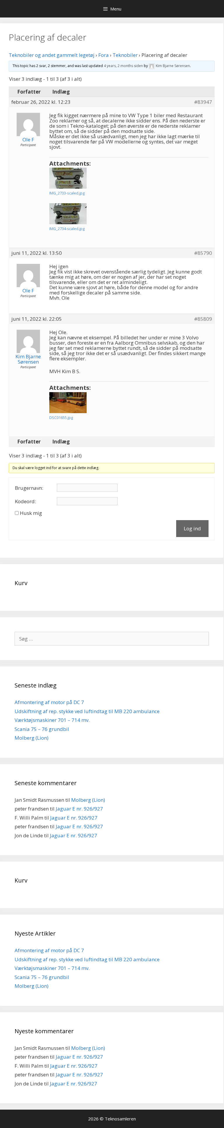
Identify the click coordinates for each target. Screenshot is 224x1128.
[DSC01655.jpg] (68, 402)
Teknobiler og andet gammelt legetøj (51, 55)
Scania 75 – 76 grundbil (42, 729)
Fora (103, 55)
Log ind (192, 528)
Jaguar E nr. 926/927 (79, 808)
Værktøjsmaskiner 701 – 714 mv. (52, 720)
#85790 (203, 253)
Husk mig (31, 513)
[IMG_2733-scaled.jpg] (68, 178)
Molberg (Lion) (31, 737)
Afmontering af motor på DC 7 (49, 702)
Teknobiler (125, 55)
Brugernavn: (29, 488)
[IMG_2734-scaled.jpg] (68, 213)
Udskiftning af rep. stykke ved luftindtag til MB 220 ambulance (87, 711)
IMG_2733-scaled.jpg (67, 193)
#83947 (203, 102)
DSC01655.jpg (61, 417)
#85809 (203, 319)
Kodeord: (25, 501)
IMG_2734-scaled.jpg (67, 228)
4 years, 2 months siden (123, 65)
